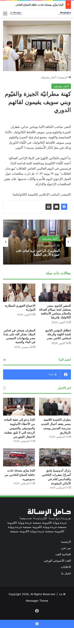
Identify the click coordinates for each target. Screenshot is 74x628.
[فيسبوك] (64, 207)
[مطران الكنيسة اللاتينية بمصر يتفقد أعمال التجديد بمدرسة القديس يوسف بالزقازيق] (55, 407)
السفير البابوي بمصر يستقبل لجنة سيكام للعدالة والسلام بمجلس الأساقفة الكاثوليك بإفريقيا (55, 311)
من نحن (66, 548)
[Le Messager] (40, 13)
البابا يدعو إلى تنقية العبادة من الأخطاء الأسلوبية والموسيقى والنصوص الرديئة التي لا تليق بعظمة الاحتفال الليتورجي (19, 428)
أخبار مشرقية (48, 77)
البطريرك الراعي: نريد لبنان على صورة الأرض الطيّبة (38, 252)
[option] (37, 242)
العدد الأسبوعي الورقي (57, 560)
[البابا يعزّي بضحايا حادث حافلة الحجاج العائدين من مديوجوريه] (19, 457)
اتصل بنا (66, 573)
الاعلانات (66, 567)
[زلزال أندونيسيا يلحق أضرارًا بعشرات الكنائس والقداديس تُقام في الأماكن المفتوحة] (55, 457)
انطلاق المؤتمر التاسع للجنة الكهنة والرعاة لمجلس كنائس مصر (58, 334)
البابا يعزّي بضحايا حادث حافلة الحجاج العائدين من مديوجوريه (20, 475)
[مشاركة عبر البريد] (56, 207)
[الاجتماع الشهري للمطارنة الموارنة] (19, 293)
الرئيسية (63, 77)
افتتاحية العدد (63, 554)
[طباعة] (48, 207)
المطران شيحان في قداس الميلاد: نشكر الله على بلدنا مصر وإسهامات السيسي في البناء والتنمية (19, 336)
